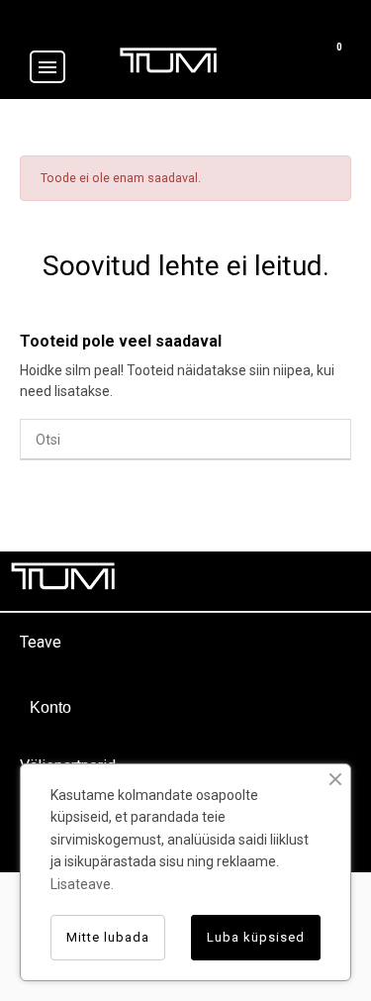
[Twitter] (252, 581)
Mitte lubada (107, 937)
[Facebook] (208, 581)
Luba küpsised (256, 937)
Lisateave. (82, 884)
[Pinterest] (297, 581)
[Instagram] (341, 581)
